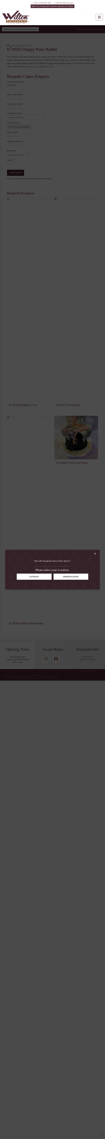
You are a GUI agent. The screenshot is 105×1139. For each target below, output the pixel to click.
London (34, 577)
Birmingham (70, 577)
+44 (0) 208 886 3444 (42, 2)
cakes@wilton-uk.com (64, 2)
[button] (99, 17)
